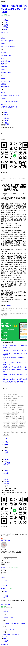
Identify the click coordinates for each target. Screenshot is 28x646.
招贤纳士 (5, 114)
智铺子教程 (6, 124)
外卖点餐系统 (20, 430)
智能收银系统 (15, 414)
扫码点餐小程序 (14, 423)
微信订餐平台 (20, 412)
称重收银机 (13, 430)
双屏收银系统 (6, 425)
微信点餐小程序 (7, 427)
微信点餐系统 (6, 421)
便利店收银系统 (7, 403)
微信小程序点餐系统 (14, 392)
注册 (7, 588)
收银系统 (5, 120)
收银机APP (17, 635)
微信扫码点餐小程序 (8, 416)
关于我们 (5, 29)
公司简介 (5, 110)
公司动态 (5, 117)
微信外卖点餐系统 (7, 394)
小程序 (5, 22)
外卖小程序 (12, 409)
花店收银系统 (22, 392)
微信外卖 (14, 396)
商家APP (5, 635)
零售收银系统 (6, 430)
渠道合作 (5, 26)
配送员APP (11, 635)
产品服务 (3, 588)
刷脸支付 (5, 464)
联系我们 (5, 112)
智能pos (5, 461)
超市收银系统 (20, 427)
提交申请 (3, 564)
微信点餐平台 (15, 394)
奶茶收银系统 (15, 432)
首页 (4, 19)
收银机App (6, 483)
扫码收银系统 (14, 425)
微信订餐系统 (6, 412)
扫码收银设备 (6, 423)
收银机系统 (6, 418)
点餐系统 (14, 405)
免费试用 (5, 32)
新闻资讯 (5, 27)
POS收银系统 (20, 407)
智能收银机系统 (7, 432)
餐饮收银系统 (20, 418)
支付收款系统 (6, 122)
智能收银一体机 (7, 396)
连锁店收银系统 (13, 407)
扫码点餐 (16, 416)
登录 (2, 32)
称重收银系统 (15, 398)
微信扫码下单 (20, 396)
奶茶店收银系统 (23, 432)
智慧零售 (5, 452)
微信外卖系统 (21, 425)
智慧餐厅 (5, 407)
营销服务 (5, 470)
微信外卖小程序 (15, 400)
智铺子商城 (6, 474)
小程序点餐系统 (15, 403)
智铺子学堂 (6, 472)
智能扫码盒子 (6, 463)
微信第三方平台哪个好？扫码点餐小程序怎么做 (15, 379)
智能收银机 (13, 418)
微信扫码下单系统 (7, 398)
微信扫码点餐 (22, 423)
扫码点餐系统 (14, 421)
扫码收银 (14, 427)
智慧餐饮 (5, 450)
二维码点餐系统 (7, 414)
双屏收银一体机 (7, 405)
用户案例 (5, 24)
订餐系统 (13, 412)
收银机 (21, 416)
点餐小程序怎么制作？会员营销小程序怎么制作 (15, 367)
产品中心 (5, 20)
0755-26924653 (14, 567)
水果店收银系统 (20, 409)
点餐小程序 (6, 118)
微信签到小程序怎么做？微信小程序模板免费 (14, 350)
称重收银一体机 (7, 400)
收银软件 (5, 409)
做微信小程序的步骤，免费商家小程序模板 (14, 382)
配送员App (6, 481)
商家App (5, 479)
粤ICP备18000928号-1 (6, 540)
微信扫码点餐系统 (22, 421)
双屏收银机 (6, 434)
